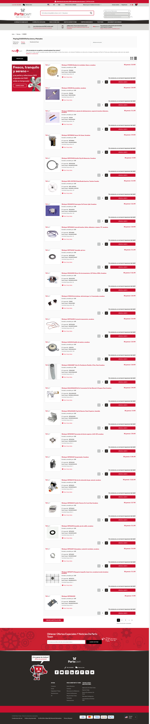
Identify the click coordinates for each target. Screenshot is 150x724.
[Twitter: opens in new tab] (87, 672)
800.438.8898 (17, 4)
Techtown (69, 698)
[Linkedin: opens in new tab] (72, 672)
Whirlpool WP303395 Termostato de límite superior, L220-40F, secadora (82, 434)
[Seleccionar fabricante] (117, 11)
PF (51, 695)
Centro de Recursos (87, 22)
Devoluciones (54, 693)
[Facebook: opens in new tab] (57, 672)
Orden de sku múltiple (70, 4)
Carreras (69, 688)
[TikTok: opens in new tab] (77, 672)
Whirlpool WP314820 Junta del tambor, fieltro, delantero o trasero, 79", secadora (85, 227)
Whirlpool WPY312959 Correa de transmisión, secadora (78, 319)
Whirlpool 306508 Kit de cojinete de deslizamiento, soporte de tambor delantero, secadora (85, 111)
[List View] (135, 58)
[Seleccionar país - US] (48, 4)
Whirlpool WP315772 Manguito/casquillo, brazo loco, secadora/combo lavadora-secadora (85, 572)
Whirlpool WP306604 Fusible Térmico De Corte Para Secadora (80, 503)
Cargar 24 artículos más (53, 620)
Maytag (23, 42)
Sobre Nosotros (71, 686)
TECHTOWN (100, 22)
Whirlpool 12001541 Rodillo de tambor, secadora (76, 342)
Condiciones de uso (17, 718)
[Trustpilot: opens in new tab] (92, 672)
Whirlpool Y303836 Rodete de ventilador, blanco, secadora (78, 65)
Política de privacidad (30, 718)
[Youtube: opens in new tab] (62, 672)
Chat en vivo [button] (81, 667)
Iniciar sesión (115, 4)
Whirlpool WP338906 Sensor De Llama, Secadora (76, 135)
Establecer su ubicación (32, 53)
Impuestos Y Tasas (55, 691)
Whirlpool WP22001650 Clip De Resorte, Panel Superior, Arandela (81, 411)
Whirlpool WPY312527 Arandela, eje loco (73, 250)
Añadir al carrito (122, 82)
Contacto (53, 686)
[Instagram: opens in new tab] (67, 672)
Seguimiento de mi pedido (115, 22)
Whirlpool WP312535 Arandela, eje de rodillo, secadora (77, 526)
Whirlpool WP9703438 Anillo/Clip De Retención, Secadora (79, 158)
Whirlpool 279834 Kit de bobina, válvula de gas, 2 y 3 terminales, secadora (83, 296)
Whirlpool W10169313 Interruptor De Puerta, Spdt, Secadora (79, 204)
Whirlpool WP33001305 (69, 596)
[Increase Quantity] (106, 82)
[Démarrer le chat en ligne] (40, 667)
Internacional (70, 700)
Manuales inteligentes (88, 696)
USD (59, 4)
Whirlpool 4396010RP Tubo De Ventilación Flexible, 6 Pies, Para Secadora (83, 365)
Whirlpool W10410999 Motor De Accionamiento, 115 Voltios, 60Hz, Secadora (84, 273)
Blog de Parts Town (72, 695)
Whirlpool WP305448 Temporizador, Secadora (75, 457)
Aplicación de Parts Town (89, 687)
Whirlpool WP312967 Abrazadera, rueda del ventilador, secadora (80, 549)
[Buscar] (132, 17)
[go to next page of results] (129, 620)
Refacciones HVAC (55, 22)
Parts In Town (85, 690)
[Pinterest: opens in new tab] (82, 672)
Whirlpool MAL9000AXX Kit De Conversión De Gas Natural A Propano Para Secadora (86, 388)
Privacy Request (68, 718)
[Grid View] (131, 58)
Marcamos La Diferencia (73, 691)
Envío (52, 688)
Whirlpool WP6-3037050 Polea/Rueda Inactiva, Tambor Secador (80, 181)
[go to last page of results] (132, 620)
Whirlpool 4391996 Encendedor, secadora (74, 88)
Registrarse (124, 4)
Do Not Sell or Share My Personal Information (50, 718)
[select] (130, 717)
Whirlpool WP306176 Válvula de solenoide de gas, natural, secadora (81, 480)
